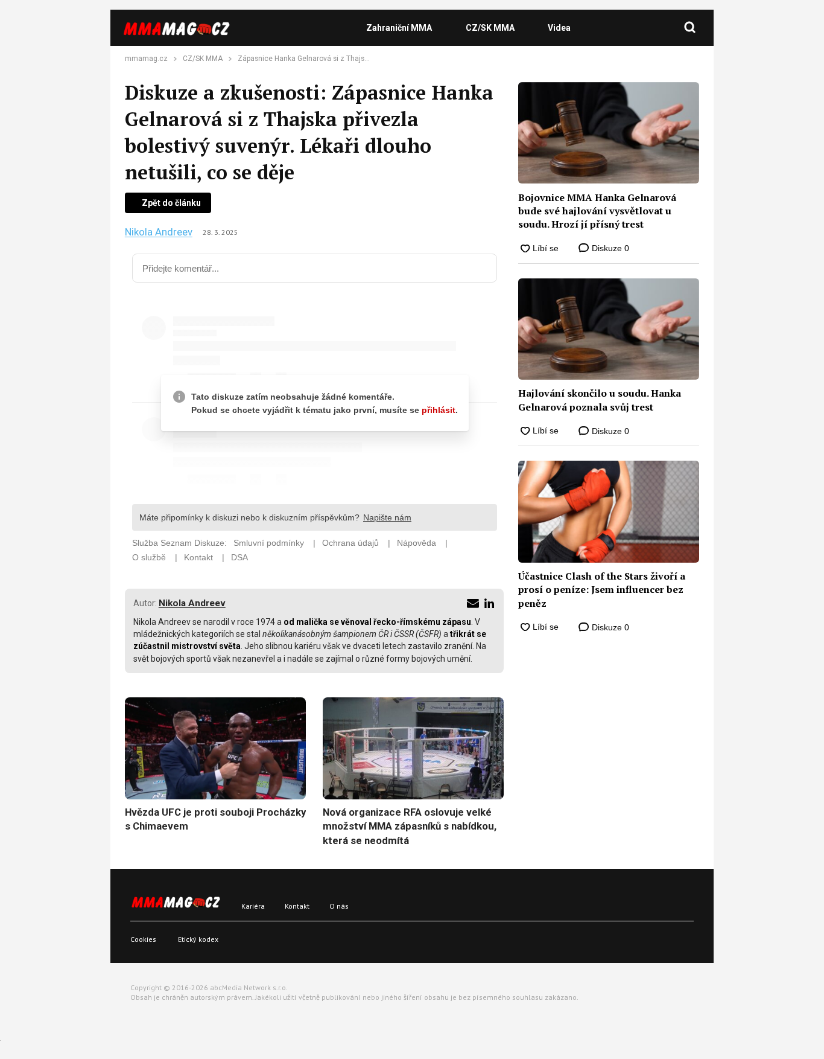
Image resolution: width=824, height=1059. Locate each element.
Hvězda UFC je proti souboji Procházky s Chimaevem (215, 819)
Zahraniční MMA (399, 28)
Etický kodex (198, 939)
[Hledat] (690, 28)
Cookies (143, 939)
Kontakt (297, 905)
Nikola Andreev (158, 232)
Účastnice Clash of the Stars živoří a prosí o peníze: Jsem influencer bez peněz (601, 589)
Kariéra (253, 905)
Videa (559, 28)
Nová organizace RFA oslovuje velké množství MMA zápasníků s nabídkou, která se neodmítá (409, 826)
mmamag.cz (146, 58)
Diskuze (609, 248)
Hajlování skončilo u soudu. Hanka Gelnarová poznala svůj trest (599, 399)
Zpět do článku (171, 203)
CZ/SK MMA (490, 28)
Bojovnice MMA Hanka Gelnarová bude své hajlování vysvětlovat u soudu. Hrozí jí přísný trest (597, 211)
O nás (339, 905)
